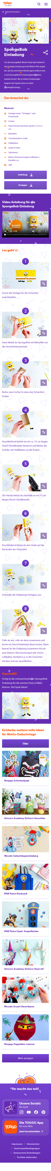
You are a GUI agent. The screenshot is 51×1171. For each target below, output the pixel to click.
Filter (25, 743)
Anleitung (23, 174)
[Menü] (46, 4)
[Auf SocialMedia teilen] (45, 52)
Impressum (17, 1144)
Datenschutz (33, 1144)
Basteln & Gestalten (13, 12)
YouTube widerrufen (27, 1157)
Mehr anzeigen (25, 1058)
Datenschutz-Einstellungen (26, 1153)
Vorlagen (22, 185)
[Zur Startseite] (7, 4)
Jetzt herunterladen (29, 1131)
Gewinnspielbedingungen (27, 1148)
